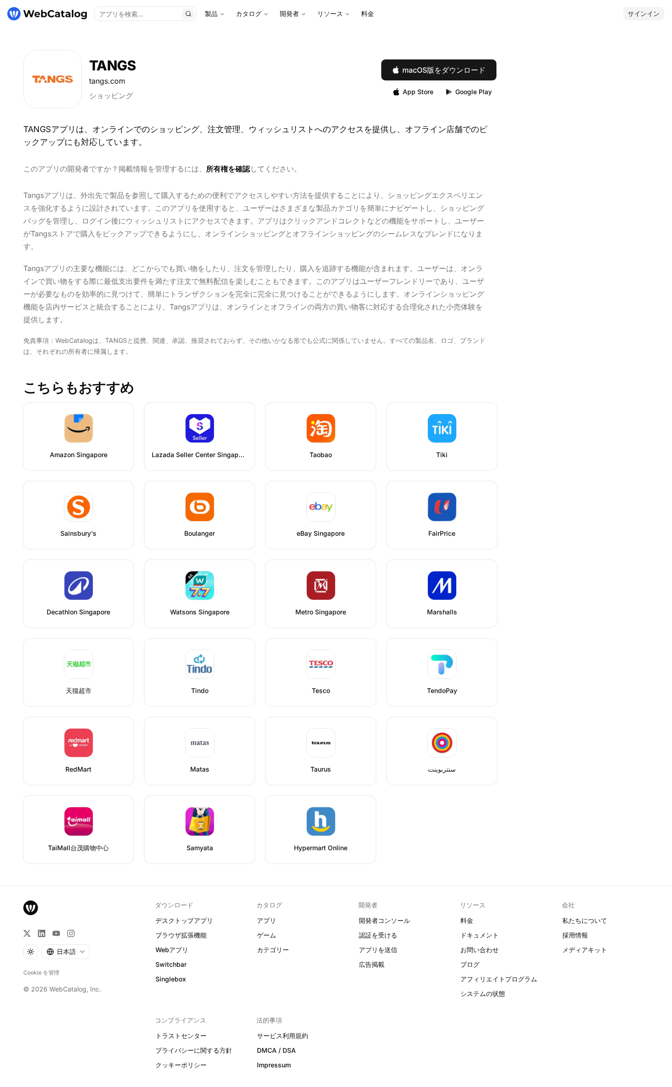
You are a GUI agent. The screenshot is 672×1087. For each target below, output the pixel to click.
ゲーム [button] (266, 935)
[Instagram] (71, 933)
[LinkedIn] (41, 933)
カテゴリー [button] (273, 950)
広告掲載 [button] (371, 964)
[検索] (188, 13)
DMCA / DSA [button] (276, 1050)
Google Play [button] (473, 92)
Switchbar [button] (171, 964)
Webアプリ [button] (171, 950)
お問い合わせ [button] (479, 950)
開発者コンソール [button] (384, 920)
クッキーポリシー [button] (181, 1065)
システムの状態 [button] (482, 993)
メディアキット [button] (584, 950)
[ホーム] (47, 13)
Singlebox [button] (170, 979)
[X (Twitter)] (27, 933)
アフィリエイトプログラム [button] (498, 979)
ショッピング (111, 95)
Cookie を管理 (41, 972)
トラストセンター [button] (181, 1035)
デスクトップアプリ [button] (184, 920)
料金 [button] (466, 920)
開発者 (289, 13)
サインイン (644, 13)
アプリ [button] (266, 920)
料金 (367, 13)
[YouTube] (56, 933)
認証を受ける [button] (378, 935)
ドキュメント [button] (479, 935)
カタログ (248, 13)
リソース (330, 13)
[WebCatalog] (30, 908)
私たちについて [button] (584, 920)
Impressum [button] (274, 1065)
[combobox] (66, 951)
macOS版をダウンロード (443, 70)
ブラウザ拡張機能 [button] (181, 935)
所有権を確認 (228, 168)
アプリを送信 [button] (378, 950)
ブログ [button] (470, 964)
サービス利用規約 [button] (282, 1035)
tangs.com (107, 80)
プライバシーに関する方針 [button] (193, 1050)
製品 (211, 13)
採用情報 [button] (575, 935)
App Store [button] (418, 92)
